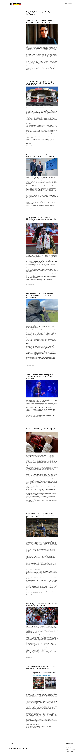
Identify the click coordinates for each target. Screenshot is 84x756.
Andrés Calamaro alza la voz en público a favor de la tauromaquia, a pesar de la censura (40, 376)
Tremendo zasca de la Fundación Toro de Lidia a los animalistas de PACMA (40, 667)
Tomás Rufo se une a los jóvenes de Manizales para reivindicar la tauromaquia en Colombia (41, 219)
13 (12, 743)
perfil (35, 142)
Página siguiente (70, 743)
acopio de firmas (45, 115)
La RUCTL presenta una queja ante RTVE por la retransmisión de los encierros (41, 604)
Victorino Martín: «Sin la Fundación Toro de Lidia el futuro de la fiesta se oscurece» (41, 155)
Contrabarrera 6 (18, 748)
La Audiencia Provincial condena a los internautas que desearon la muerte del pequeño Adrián (40, 514)
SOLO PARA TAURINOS (36, 134)
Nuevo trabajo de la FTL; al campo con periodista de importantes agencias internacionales (39, 295)
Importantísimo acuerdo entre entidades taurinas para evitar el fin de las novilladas (41, 429)
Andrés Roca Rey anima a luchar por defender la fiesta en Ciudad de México (40, 21)
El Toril (52, 205)
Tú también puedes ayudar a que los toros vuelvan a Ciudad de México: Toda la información (40, 83)
